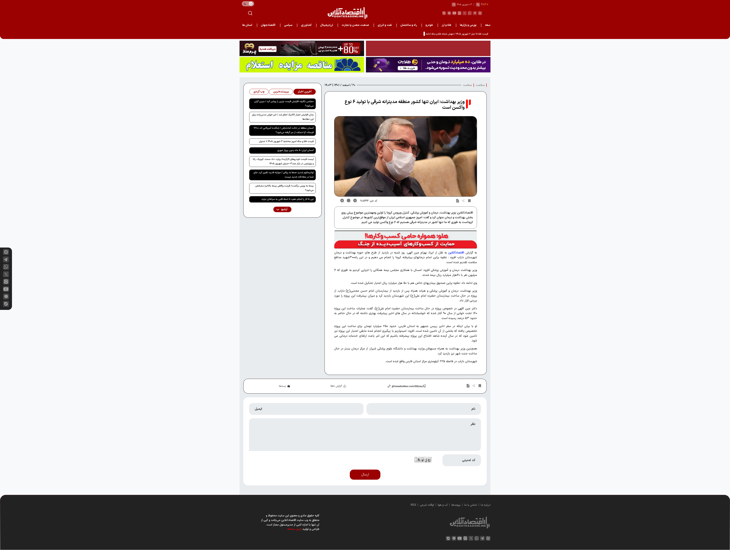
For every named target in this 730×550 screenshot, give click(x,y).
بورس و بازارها (468, 25)
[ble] (444, 13)
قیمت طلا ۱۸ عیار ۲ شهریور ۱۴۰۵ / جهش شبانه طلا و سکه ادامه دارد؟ (454, 34)
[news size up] (342, 200)
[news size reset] (348, 200)
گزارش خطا (336, 386)
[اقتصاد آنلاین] (347, 13)
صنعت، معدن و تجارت (355, 25)
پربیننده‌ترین (281, 92)
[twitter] (465, 13)
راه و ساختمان (408, 25)
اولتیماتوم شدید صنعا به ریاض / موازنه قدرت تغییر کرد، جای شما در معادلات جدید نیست (283, 175)
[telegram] (475, 13)
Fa (486, 4)
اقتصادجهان (268, 25)
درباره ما (485, 505)
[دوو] (428, 48)
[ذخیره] (469, 200)
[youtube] (454, 13)
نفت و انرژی (385, 25)
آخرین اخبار (305, 92)
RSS (413, 505)
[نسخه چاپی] (457, 200)
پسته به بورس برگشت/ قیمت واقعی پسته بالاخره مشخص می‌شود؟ (284, 188)
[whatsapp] (470, 13)
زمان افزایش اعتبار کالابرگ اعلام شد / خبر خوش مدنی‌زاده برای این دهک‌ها (283, 117)
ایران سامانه (294, 529)
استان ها (247, 25)
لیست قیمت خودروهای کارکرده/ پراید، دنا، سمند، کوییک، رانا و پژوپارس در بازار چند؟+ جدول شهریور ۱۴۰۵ (283, 161)
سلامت (480, 85)
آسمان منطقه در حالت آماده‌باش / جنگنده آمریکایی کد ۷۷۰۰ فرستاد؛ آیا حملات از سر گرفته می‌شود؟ (284, 130)
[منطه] (302, 48)
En (482, 4)
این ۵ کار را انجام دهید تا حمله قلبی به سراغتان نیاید (287, 199)
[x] (6, 274)
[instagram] (459, 13)
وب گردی (258, 92)
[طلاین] (428, 64)
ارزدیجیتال (326, 25)
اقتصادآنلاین (456, 252)
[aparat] (480, 13)
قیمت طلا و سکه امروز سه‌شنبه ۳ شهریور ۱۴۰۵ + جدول (286, 141)
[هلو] (405, 239)
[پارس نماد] (302, 64)
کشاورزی (306, 25)
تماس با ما (470, 505)
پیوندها (455, 505)
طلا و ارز (446, 25)
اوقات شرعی (427, 505)
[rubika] (449, 13)
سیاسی (288, 25)
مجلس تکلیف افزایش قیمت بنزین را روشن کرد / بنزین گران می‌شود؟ (284, 104)
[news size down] (355, 200)
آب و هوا (443, 505)
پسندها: (282, 386)
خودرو (429, 25)
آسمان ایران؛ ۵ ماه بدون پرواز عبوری (295, 150)
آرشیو (284, 209)
